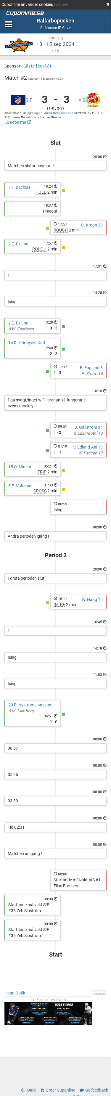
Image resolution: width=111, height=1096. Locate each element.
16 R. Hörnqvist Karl (26, 342)
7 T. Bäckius (19, 187)
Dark (31, 1090)
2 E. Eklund (18, 244)
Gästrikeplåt (37, 66)
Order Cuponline (60, 1090)
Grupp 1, (38, 113)
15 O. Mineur (19, 467)
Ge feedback (96, 1090)
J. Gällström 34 (89, 427)
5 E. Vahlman (20, 485)
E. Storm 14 (92, 373)
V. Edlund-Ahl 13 (88, 433)
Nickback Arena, (63, 113)
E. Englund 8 (91, 367)
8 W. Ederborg (21, 329)
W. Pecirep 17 (90, 453)
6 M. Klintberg (21, 710)
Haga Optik (14, 993)
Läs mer (61, 4)
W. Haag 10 (92, 599)
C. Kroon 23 (92, 225)
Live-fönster (15, 122)
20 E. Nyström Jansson (29, 705)
